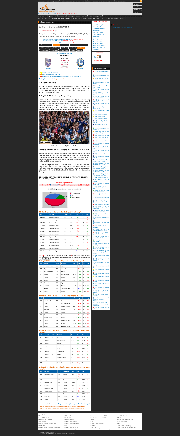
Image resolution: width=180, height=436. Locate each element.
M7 (48, 417)
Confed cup (41, 18)
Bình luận (79, 50)
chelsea (58, 406)
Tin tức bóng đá (59, 16)
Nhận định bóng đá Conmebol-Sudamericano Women (101, 299)
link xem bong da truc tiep (97, 416)
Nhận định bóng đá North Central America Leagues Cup (101, 198)
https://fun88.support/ (96, 417)
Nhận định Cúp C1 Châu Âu (54, 1)
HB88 (65, 414)
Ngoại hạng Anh (96, 1)
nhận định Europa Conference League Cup (49, 427)
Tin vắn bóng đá (115, 18)
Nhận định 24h (41, 1)
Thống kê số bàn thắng (99, 45)
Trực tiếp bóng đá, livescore (50, 72)
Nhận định (41, 16)
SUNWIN (104, 417)
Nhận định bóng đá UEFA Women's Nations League (101, 160)
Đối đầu (42, 47)
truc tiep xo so (114, 27)
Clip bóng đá (96, 36)
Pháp (62, 18)
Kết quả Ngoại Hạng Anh (119, 1)
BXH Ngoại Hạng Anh (106, 1)
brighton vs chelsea (45, 406)
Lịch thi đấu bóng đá (82, 16)
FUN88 (40, 414)
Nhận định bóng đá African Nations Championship (101, 191)
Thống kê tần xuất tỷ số (99, 47)
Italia (49, 18)
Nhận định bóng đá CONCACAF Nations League (101, 230)
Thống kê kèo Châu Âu (99, 41)
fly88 (92, 427)
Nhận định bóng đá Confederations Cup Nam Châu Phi (101, 222)
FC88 (65, 416)
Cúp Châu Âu (68, 18)
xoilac (39, 421)
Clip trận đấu (56, 47)
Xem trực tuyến (83, 45)
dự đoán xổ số (122, 27)
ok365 (69, 416)
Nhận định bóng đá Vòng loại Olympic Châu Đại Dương (101, 237)
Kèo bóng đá (96, 30)
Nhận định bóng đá (70, 404)
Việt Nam (75, 18)
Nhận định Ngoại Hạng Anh (64, 53)
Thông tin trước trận (46, 79)
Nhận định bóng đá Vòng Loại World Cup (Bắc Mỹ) (101, 171)
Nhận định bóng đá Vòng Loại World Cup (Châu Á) (101, 164)
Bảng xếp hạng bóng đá (96, 16)
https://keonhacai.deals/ (49, 414)
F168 (39, 425)
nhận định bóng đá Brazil (70, 421)
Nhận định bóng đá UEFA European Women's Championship (101, 304)
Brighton (95, 56)
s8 (94, 425)
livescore (129, 27)
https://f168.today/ (69, 419)
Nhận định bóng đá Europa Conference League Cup (101, 211)
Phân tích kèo (123, 18)
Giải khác (85, 18)
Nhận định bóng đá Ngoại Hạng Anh (73, 429)
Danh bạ (136, 12)
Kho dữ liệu (137, 7)
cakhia (92, 419)
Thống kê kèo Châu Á (98, 40)
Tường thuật (49, 16)
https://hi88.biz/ (43, 417)
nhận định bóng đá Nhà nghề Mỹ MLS (126, 427)
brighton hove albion (45, 408)
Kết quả (42, 45)
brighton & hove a (57, 408)
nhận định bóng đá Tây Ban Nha (125, 419)
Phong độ (48, 47)
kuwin (92, 421)
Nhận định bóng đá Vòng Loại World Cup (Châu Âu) (101, 167)
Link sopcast (73, 45)
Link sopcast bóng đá (98, 34)
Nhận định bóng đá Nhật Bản (102, 204)
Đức (59, 18)
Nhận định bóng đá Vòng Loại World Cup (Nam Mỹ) (101, 174)
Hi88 (43, 429)
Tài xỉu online (120, 421)
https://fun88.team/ (69, 417)
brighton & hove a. (66, 406)
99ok (118, 429)
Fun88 (92, 414)
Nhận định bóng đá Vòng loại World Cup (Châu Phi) (101, 247)
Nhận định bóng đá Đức (101, 116)
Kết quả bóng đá (69, 16)
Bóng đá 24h (137, 9)
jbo (117, 423)
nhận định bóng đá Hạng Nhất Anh (47, 423)
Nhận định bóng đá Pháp (101, 118)
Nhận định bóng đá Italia (101, 114)
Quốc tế (80, 18)
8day (65, 425)
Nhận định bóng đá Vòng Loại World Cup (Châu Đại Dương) (101, 252)
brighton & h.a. (66, 408)
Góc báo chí (81, 47)
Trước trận (56, 45)
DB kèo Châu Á (44, 50)
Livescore (136, 4)
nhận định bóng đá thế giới (97, 423)
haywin (123, 417)
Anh (46, 18)
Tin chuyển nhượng (105, 18)
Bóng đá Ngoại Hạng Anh (100, 21)
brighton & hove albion (78, 406)
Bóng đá (60, 404)
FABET (118, 417)
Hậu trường (96, 18)
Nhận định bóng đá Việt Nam (83, 1)
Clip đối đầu (65, 47)
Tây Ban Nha (54, 18)
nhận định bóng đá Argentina (71, 423)
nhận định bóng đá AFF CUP (71, 427)
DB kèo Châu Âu (64, 50)
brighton (53, 406)
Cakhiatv (49, 419)
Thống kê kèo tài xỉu (98, 43)
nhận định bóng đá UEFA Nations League (101, 429)
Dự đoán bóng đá (84, 404)
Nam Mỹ (90, 18)
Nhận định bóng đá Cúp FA (101, 141)
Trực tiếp (73, 50)
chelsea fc (81, 408)
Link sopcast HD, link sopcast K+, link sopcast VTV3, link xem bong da (61, 76)
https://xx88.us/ (42, 419)
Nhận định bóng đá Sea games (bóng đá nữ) (101, 132)
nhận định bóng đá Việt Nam (124, 425)
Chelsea (95, 57)
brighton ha (74, 408)
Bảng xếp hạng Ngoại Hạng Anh (51, 74)
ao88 (39, 429)
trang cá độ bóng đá (122, 416)
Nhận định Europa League (68, 1)
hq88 (92, 425)
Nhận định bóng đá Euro (101, 154)
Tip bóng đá (73, 47)
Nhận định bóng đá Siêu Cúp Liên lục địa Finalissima (101, 97)
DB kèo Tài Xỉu (54, 50)
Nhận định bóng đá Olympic (102, 177)
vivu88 (44, 421)
